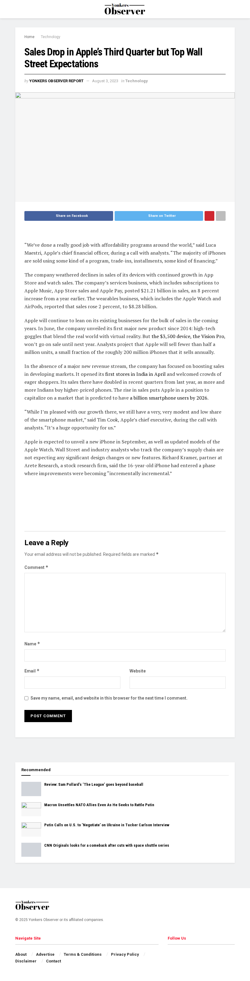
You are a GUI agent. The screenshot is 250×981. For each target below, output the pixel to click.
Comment (36, 567)
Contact (53, 961)
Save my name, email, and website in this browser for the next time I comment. (109, 698)
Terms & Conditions (83, 954)
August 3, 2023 (105, 81)
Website (138, 671)
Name (32, 644)
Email (32, 671)
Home (29, 37)
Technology (50, 37)
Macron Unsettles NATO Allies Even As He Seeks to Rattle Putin (99, 805)
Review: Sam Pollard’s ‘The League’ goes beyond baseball (93, 784)
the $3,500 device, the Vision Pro (188, 336)
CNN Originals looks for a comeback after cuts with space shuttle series (106, 845)
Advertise (45, 954)
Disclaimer (26, 961)
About (21, 954)
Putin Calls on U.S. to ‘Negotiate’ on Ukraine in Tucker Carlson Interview (106, 825)
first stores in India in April (135, 374)
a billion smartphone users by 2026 (168, 397)
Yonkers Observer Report (56, 81)
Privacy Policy (125, 954)
